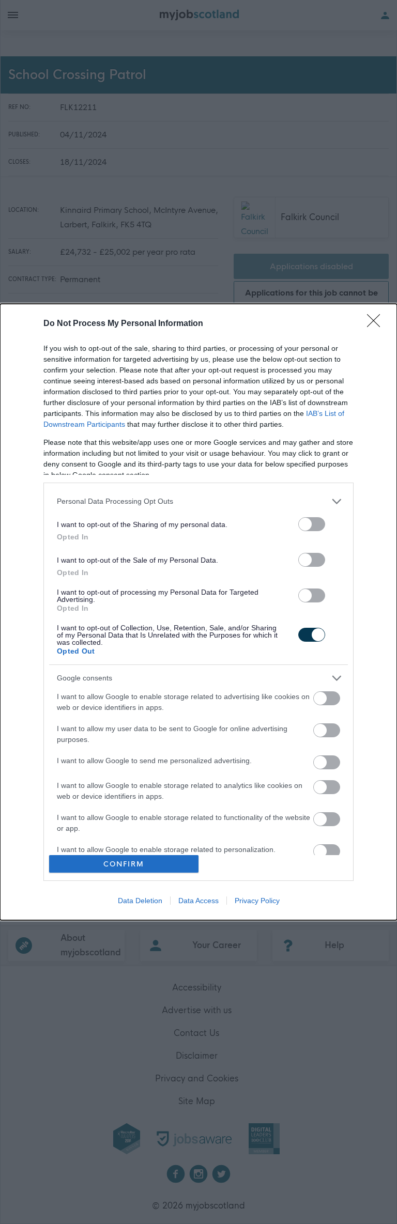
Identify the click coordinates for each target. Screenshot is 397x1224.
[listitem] (198, 501)
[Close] (377, 324)
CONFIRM (123, 864)
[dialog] (198, 612)
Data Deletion (140, 900)
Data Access (198, 900)
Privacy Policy (257, 900)
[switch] (311, 524)
